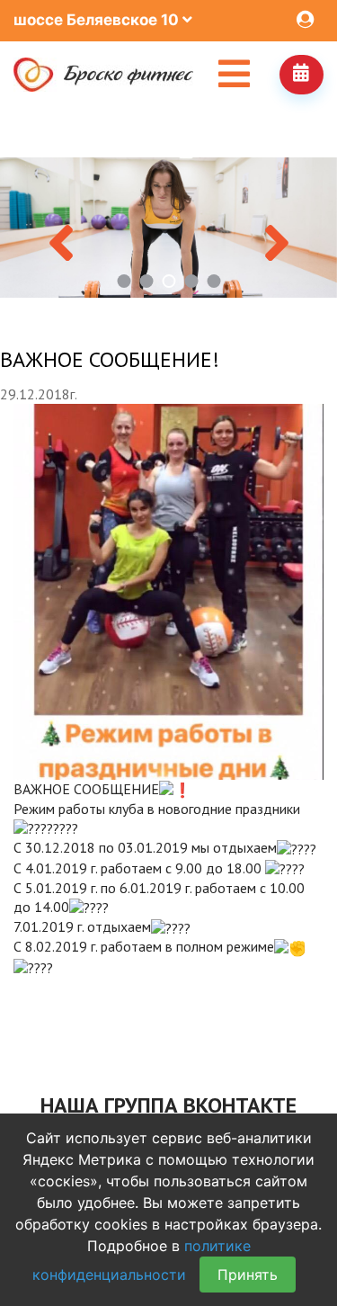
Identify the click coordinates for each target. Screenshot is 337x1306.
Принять (247, 1275)
